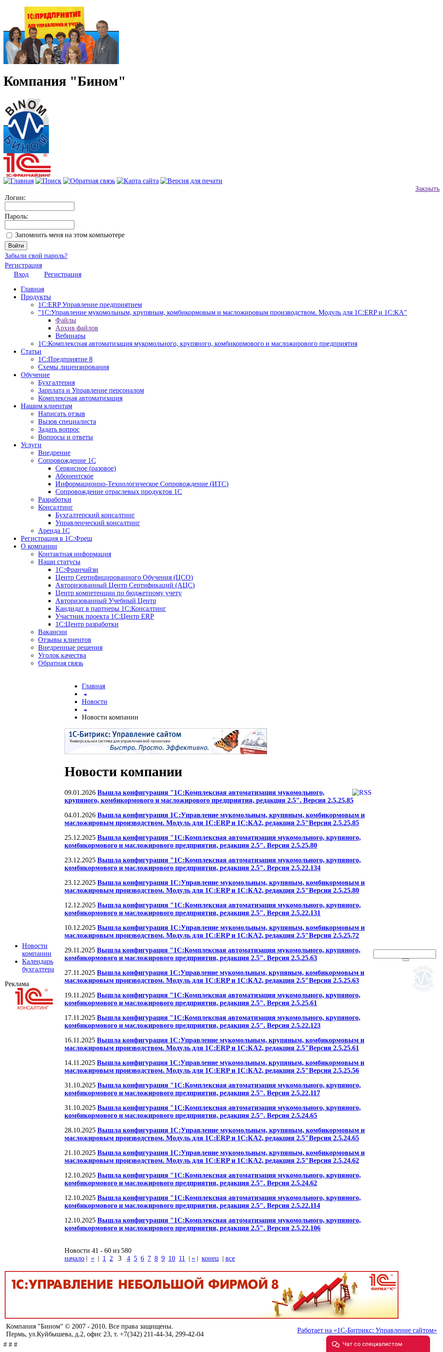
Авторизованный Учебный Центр (105, 600)
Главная (32, 289)
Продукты (36, 296)
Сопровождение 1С (67, 460)
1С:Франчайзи (76, 569)
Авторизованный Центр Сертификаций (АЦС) (125, 585)
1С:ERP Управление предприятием (90, 304)
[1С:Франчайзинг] (27, 174)
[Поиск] (48, 180)
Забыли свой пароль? (36, 255)
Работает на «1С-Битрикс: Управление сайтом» (367, 1330)
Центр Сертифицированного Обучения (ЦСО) (124, 577)
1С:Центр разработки (87, 624)
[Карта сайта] (138, 180)
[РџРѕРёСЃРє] (405, 959)
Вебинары (70, 335)
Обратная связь (60, 663)
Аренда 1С (54, 530)
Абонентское (74, 476)
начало (74, 1258)
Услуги (31, 445)
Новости (94, 701)
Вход (21, 274)
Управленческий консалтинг (97, 522)
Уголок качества (62, 655)
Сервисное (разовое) (85, 468)
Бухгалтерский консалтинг (95, 515)
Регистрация (23, 265)
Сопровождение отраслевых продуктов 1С (118, 491)
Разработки (54, 499)
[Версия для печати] (191, 180)
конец (210, 1258)
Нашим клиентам (46, 406)
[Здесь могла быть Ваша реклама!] (425, 993)
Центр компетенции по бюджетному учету (118, 593)
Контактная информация (74, 554)
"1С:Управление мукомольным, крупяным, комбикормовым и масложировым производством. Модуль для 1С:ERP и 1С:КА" (222, 312)
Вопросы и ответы (65, 437)
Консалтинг (55, 507)
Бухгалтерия (56, 382)
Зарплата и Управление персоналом (91, 390)
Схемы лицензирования (73, 367)
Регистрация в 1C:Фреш (56, 538)
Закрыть (427, 188)
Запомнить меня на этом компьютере (70, 235)
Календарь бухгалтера (38, 965)
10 (171, 1258)
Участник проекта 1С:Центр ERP (104, 616)
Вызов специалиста (67, 421)
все (230, 1258)
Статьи (31, 351)
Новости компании (36, 949)
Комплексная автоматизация (80, 398)
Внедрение (54, 452)
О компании (39, 546)
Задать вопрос (59, 429)
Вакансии (52, 632)
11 (182, 1258)
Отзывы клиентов (64, 639)
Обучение (35, 374)
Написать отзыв (61, 413)
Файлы (65, 320)
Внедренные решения (70, 647)
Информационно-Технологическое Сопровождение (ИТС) (141, 483)
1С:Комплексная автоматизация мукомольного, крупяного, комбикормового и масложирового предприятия (197, 343)
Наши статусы (59, 561)
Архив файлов (76, 328)
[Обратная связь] (89, 180)
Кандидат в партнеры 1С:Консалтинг (110, 608)
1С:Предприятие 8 (65, 359)
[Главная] (26, 123)
